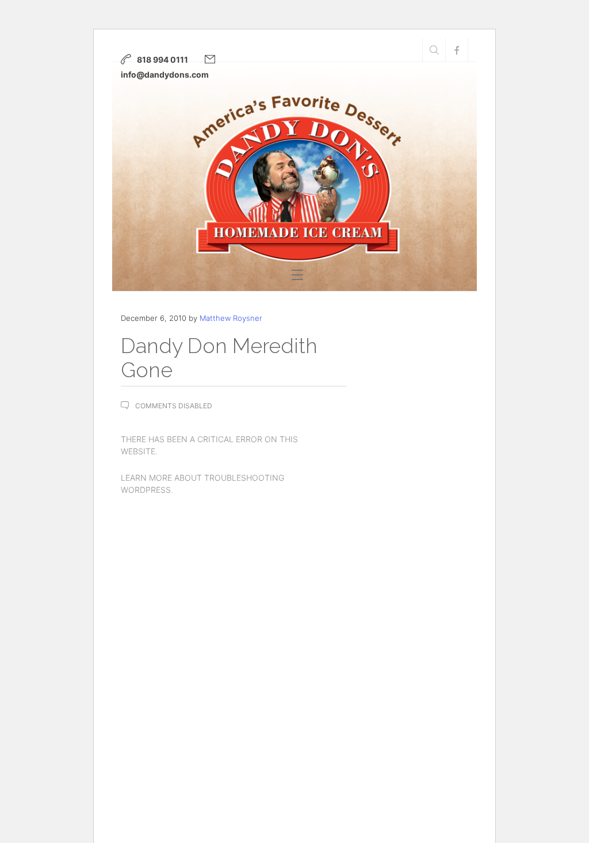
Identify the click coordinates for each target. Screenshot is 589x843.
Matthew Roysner (231, 318)
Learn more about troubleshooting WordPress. (202, 484)
